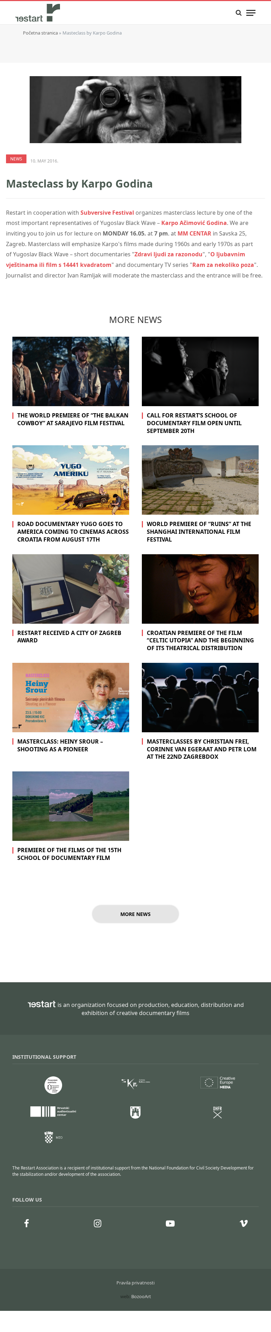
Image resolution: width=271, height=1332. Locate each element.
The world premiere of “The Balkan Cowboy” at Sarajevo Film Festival (72, 419)
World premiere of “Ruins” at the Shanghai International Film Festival (199, 531)
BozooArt (141, 1296)
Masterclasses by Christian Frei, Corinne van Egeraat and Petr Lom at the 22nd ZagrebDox (202, 749)
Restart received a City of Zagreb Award (69, 636)
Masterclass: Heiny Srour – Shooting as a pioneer (60, 745)
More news (135, 914)
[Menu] (250, 13)
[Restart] (38, 12)
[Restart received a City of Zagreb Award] (70, 589)
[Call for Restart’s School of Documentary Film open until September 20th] (200, 371)
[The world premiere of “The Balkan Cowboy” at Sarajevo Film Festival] (70, 371)
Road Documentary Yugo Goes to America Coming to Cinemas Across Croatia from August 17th (73, 531)
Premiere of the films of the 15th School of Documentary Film (69, 854)
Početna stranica (40, 33)
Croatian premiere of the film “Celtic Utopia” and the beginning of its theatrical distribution (200, 640)
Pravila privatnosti (135, 1282)
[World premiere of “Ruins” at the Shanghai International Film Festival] (200, 480)
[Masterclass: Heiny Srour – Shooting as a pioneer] (70, 697)
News (16, 159)
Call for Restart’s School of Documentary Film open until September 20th (194, 423)
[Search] (238, 13)
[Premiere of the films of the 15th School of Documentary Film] (70, 806)
